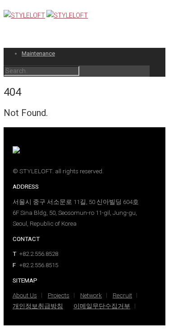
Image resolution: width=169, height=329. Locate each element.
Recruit (122, 295)
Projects (58, 295)
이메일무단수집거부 (101, 306)
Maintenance (38, 53)
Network (91, 295)
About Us (25, 295)
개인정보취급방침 (38, 306)
